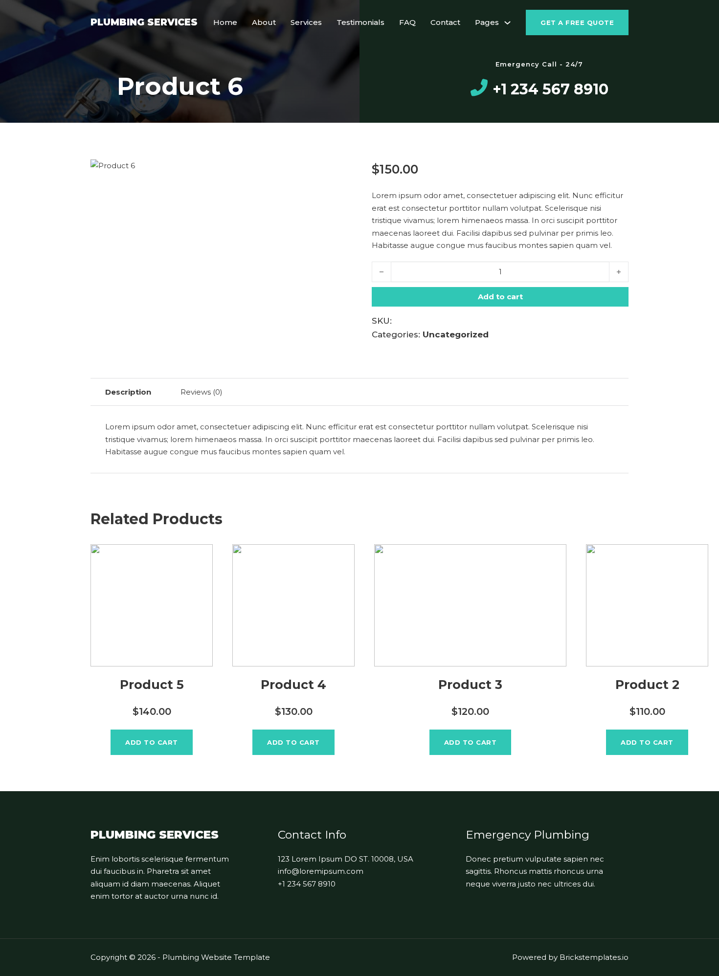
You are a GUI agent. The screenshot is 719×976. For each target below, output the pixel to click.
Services (306, 22)
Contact (445, 22)
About (264, 22)
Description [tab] (128, 392)
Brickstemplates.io (594, 957)
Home (225, 22)
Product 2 (647, 684)
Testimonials (360, 22)
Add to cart (151, 742)
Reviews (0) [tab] (201, 392)
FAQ (407, 22)
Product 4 (293, 684)
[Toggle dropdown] (507, 22)
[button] (334, 172)
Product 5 (152, 684)
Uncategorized (456, 334)
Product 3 (470, 684)
